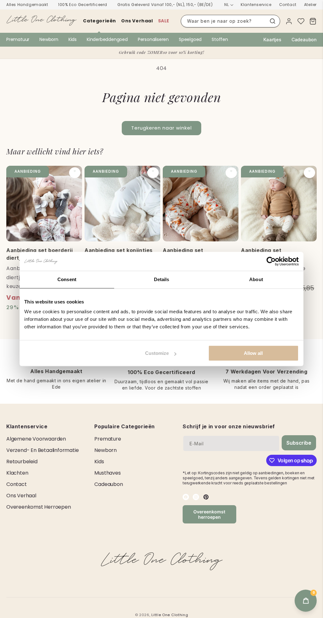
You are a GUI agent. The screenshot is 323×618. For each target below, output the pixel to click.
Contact (288, 4)
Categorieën (99, 21)
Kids (72, 39)
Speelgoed (190, 39)
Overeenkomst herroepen (38, 507)
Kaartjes (272, 39)
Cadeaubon (304, 39)
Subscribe (298, 443)
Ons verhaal (137, 21)
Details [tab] (161, 279)
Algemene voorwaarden (36, 438)
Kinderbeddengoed (107, 39)
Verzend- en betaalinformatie (42, 450)
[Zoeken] (272, 21)
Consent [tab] (66, 279)
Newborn (48, 39)
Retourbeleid (22, 461)
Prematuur (17, 39)
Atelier (310, 4)
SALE (163, 21)
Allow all (253, 353)
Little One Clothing (169, 614)
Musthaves (107, 472)
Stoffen (220, 39)
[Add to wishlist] (74, 172)
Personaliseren (153, 39)
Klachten (17, 472)
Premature (107, 438)
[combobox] (230, 21)
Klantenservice (256, 4)
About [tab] (256, 279)
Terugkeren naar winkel (161, 127)
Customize (157, 353)
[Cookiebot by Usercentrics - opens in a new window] (271, 261)
